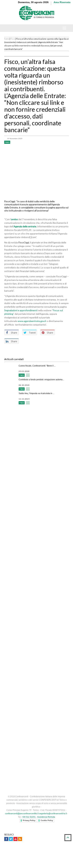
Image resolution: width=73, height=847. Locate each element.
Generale (23, 615)
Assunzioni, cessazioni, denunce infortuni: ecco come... (40, 625)
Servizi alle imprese (21, 420)
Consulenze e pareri (21, 446)
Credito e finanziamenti (22, 427)
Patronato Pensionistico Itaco (26, 452)
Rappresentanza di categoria (26, 433)
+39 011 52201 (29, 817)
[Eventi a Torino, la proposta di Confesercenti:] (10, 647)
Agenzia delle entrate (25, 226)
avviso (14, 219)
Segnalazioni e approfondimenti (20, 310)
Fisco (12, 39)
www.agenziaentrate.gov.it (32, 321)
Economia (24, 671)
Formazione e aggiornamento (26, 439)
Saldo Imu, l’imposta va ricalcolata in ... (36, 393)
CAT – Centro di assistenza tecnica (29, 465)
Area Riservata (62, 2)
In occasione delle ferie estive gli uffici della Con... (42, 606)
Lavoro (22, 634)
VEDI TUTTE (36, 677)
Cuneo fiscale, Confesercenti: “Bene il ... (37, 366)
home (6, 39)
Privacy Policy (29, 820)
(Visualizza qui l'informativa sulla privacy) (26, 580)
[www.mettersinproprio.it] (36, 689)
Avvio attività (17, 414)
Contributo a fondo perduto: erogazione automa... (41, 379)
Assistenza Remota (46, 817)
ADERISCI (20, 537)
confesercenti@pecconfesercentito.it (22, 813)
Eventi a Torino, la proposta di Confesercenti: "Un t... (42, 643)
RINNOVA (52, 537)
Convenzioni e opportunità (24, 458)
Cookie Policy (47, 820)
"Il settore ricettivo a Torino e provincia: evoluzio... (41, 661)
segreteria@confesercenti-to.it (53, 813)
